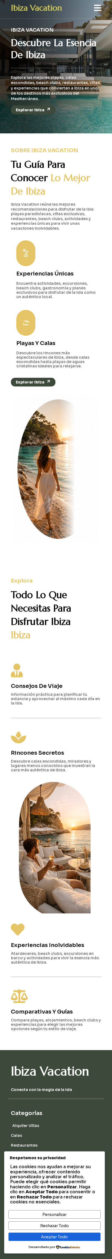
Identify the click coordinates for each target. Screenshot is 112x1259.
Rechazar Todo (54, 1225)
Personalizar (54, 1214)
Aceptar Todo (54, 1236)
